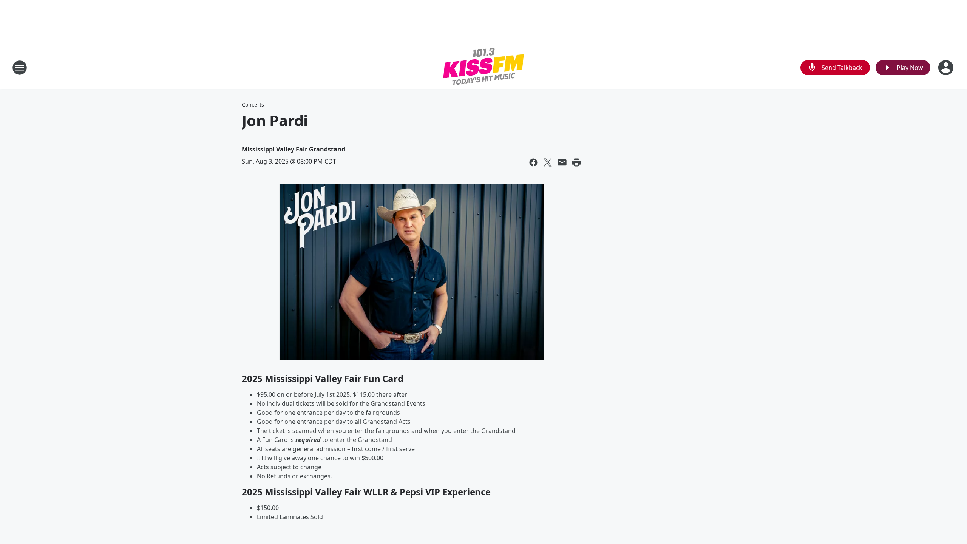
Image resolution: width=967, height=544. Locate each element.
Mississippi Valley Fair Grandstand (293, 149)
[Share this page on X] (547, 162)
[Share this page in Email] (562, 162)
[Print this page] (576, 162)
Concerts (253, 104)
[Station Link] (483, 67)
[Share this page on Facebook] (533, 162)
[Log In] (946, 67)
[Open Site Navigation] (19, 67)
